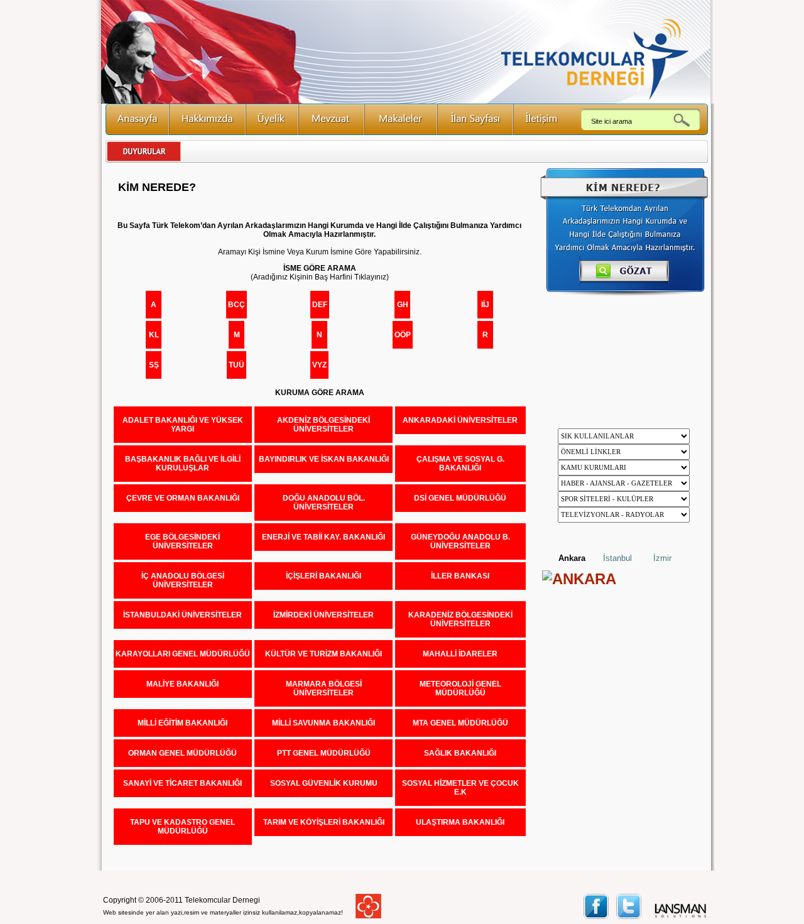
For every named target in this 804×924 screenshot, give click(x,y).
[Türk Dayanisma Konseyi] (368, 915)
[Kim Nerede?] (624, 293)
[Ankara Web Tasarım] (681, 916)
